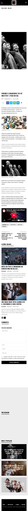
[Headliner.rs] (2, 99)
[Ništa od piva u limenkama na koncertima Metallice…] (14, 256)
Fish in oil (13, 224)
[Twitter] (11, 102)
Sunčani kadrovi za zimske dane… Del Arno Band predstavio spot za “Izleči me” (7, 236)
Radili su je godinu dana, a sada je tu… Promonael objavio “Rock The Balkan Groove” (14, 485)
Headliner (9, 271)
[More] (21, 102)
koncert (4, 226)
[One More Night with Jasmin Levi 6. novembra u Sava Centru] (14, 291)
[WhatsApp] (14, 102)
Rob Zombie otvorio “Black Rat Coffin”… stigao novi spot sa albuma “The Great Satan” (14, 451)
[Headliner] (14, 2)
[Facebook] (7, 102)
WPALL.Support (22, 506)
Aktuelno (3, 271)
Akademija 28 (5, 224)
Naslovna (4, 8)
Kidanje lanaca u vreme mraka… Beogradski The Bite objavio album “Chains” (21, 236)
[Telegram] (18, 102)
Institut (20, 224)
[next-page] (5, 318)
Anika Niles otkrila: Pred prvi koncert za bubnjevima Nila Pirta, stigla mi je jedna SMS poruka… (14, 468)
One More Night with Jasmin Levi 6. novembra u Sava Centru (13, 303)
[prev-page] (2, 318)
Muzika (10, 8)
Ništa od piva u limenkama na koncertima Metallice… (12, 268)
